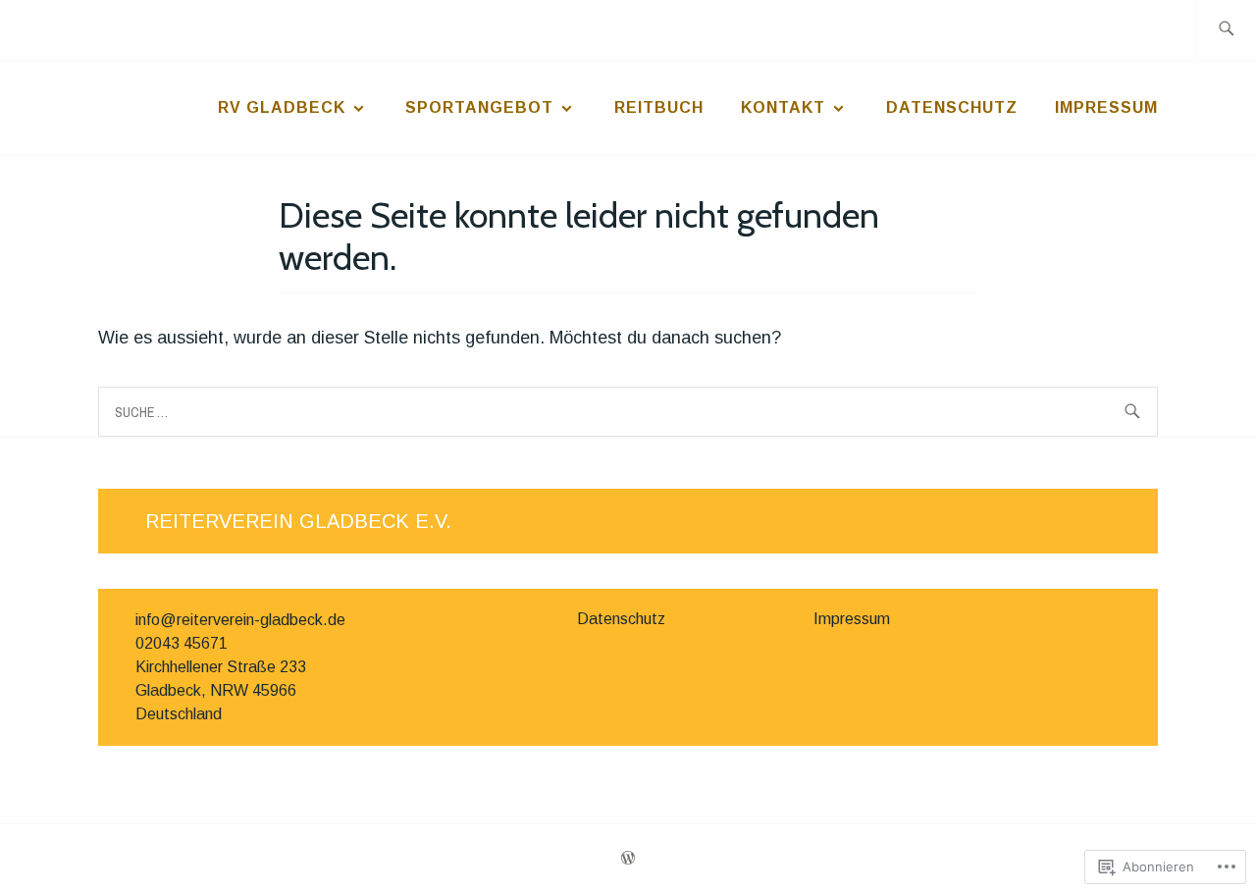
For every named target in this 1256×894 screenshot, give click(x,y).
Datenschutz (952, 107)
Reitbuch (659, 107)
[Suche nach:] (1226, 30)
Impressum (1106, 107)
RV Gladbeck (281, 107)
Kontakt (783, 107)
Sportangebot (479, 107)
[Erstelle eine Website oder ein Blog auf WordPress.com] (628, 859)
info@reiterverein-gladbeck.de (240, 619)
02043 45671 (181, 643)
